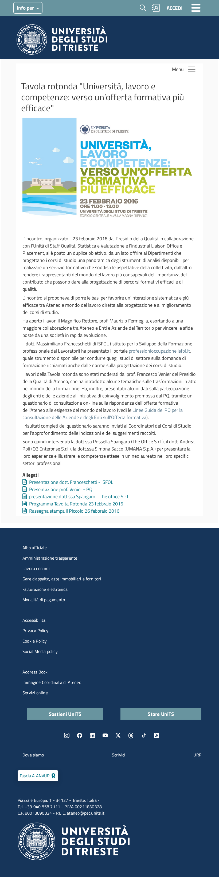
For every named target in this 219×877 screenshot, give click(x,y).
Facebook (79, 735)
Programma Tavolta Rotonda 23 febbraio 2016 (76, 503)
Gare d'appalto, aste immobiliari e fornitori (61, 579)
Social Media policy (40, 651)
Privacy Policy (35, 630)
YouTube (105, 735)
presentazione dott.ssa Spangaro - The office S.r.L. (79, 496)
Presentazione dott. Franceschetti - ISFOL (71, 482)
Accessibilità (34, 620)
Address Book (35, 672)
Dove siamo (33, 755)
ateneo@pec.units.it (85, 813)
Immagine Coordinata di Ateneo (51, 682)
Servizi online (35, 692)
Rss (156, 735)
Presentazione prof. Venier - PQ (60, 489)
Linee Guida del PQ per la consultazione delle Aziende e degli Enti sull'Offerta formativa (102, 413)
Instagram (66, 735)
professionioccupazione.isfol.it (159, 350)
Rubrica (156, 8)
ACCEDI (174, 8)
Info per (26, 7)
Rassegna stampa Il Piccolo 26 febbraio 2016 (74, 511)
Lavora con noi (36, 568)
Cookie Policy (34, 641)
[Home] (62, 40)
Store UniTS (161, 714)
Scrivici (119, 755)
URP (197, 755)
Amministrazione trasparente (49, 558)
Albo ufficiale (34, 547)
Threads (131, 735)
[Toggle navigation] (196, 7)
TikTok (143, 735)
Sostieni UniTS (65, 714)
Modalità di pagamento (43, 599)
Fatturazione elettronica (45, 589)
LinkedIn (92, 735)
